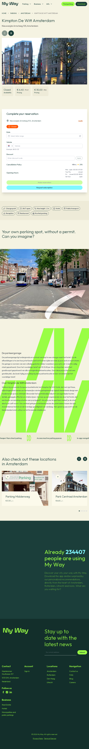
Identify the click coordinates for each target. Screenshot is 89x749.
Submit (82, 652)
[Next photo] (11, 33)
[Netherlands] (10, 146)
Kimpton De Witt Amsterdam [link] (46, 13)
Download (81, 4)
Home (4, 13)
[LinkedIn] (10, 692)
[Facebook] (3, 692)
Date (8, 132)
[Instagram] (7, 692)
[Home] (23, 631)
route (80, 121)
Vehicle (9, 142)
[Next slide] (85, 459)
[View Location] (8, 477)
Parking (13, 13)
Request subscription (44, 188)
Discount (9, 154)
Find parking (68, 4)
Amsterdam (25, 13)
